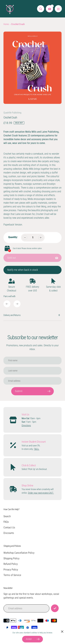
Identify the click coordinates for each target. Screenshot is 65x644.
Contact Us (9, 527)
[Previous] (6, 303)
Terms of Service (12, 575)
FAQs (6, 521)
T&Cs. (36, 449)
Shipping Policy (11, 558)
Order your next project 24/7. (41, 492)
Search (7, 516)
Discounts (8, 532)
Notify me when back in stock (22, 269)
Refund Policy (10, 563)
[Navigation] (58, 8)
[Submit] (55, 608)
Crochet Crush (18, 24)
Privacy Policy (10, 569)
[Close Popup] (62, 631)
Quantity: (13, 237)
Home (6, 24)
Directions (26, 425)
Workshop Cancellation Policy (18, 552)
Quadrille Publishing (12, 112)
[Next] (17, 303)
